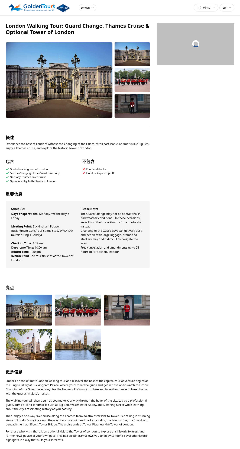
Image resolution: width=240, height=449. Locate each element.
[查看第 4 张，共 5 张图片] (29, 345)
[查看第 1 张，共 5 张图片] (29, 310)
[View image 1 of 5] (132, 54)
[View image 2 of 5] (132, 80)
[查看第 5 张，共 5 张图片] (78, 345)
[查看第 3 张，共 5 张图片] (127, 310)
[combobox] (206, 7)
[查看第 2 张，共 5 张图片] (78, 310)
